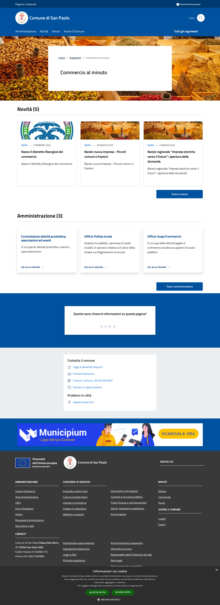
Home (61, 58)
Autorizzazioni (118, 514)
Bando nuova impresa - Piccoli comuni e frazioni (105, 154)
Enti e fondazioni (24, 509)
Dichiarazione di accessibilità (126, 566)
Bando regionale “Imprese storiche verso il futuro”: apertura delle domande (171, 156)
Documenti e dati (24, 526)
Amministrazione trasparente (127, 543)
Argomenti (75, 58)
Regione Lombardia (25, 4)
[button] (110, 599)
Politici (19, 514)
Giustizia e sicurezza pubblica (127, 497)
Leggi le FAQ (70, 555)
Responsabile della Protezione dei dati (131, 555)
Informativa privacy (121, 549)
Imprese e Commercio (74, 503)
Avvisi (24, 145)
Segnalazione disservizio (76, 549)
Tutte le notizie (179, 194)
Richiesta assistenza (74, 560)
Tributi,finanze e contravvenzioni (129, 503)
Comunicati (164, 497)
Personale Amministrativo (29, 520)
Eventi (161, 524)
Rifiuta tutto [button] (123, 592)
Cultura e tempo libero (75, 497)
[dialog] (110, 586)
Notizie (162, 491)
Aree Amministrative (26, 497)
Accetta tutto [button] (97, 592)
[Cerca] (201, 18)
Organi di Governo (25, 491)
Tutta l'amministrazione (180, 286)
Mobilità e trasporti (73, 514)
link (141, 585)
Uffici (18, 503)
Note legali (116, 560)
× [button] (216, 570)
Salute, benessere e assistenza (127, 508)
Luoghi (162, 519)
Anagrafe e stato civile (75, 491)
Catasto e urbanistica (74, 509)
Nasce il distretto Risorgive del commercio (42, 154)
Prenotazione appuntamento (78, 543)
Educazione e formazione (124, 491)
